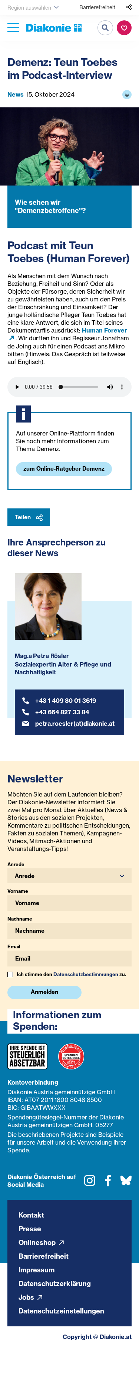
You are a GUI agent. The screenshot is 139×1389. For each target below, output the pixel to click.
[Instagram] (89, 1183)
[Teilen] (129, 7)
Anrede (15, 864)
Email (13, 946)
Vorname (17, 891)
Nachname (19, 919)
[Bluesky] (126, 1183)
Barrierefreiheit (97, 7)
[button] (69, 875)
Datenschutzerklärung (55, 1283)
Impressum (36, 1269)
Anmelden (44, 991)
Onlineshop (38, 1242)
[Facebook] (107, 1183)
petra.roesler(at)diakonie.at (75, 723)
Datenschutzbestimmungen (85, 974)
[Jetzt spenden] (124, 27)
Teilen (23, 517)
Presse (30, 1228)
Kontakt (31, 1215)
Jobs (27, 1297)
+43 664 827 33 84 (62, 712)
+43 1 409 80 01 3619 (65, 700)
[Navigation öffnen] (13, 28)
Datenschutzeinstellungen (61, 1310)
